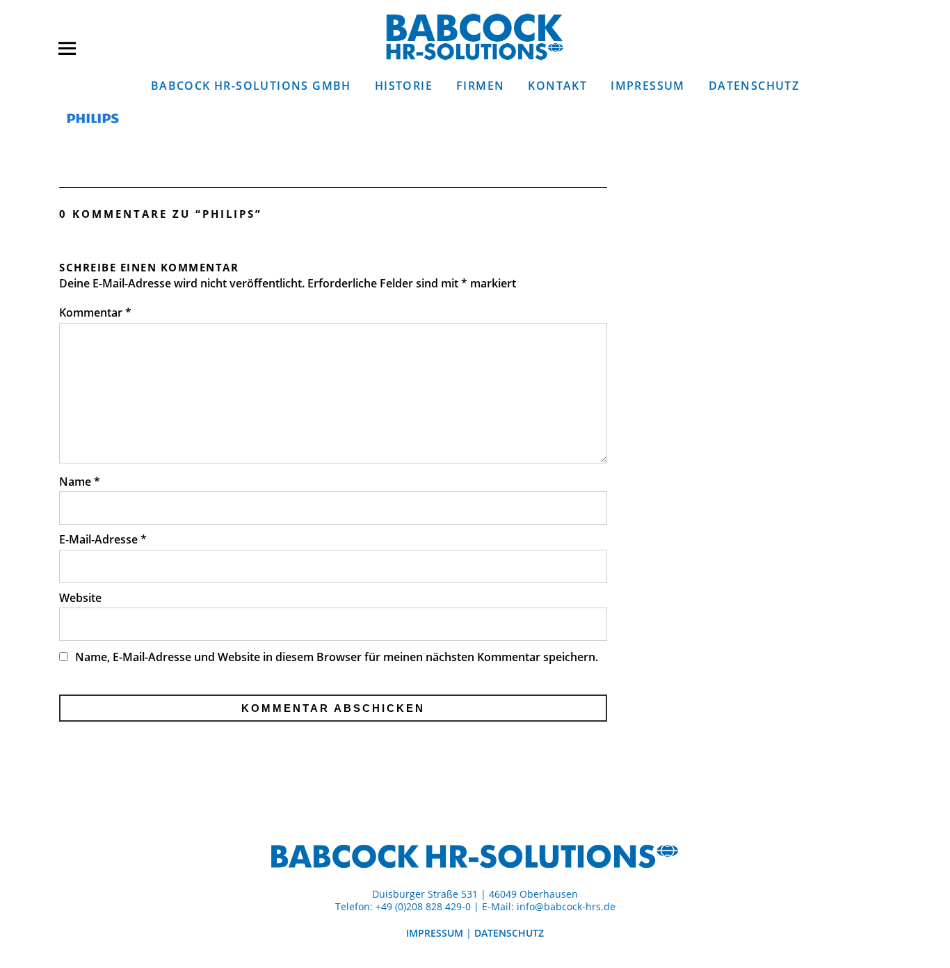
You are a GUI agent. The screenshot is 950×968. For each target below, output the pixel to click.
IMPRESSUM (648, 85)
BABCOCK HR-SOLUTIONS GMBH (251, 85)
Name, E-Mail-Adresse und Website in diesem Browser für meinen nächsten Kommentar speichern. (336, 657)
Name (79, 481)
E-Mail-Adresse (103, 539)
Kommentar (95, 312)
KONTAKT (557, 85)
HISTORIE (404, 85)
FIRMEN (480, 85)
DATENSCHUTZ (754, 85)
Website (80, 597)
